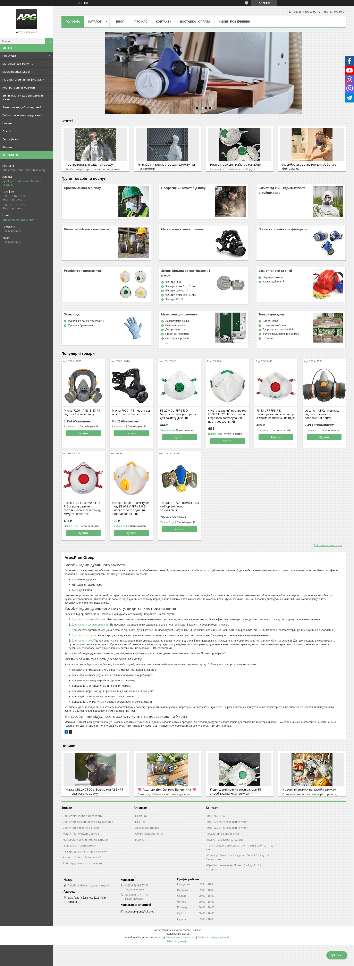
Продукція (9, 55)
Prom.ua (196, 930)
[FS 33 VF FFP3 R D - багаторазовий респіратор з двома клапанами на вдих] (275, 385)
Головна (73, 21)
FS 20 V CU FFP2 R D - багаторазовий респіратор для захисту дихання (178, 414)
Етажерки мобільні (274, 325)
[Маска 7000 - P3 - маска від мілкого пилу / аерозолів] (131, 385)
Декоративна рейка (177, 320)
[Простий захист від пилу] (133, 201)
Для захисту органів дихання (90, 624)
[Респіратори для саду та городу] (95, 148)
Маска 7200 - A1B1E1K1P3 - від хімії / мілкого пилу (83, 412)
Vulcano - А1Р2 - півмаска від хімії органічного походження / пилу (322, 414)
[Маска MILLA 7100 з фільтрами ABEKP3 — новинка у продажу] (95, 773)
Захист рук (72, 314)
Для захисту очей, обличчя (88, 619)
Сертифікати (10, 139)
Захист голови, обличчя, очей (21, 107)
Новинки (141, 816)
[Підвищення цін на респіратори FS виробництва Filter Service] (239, 773)
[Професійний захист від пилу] (230, 201)
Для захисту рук (82, 640)
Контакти (163, 21)
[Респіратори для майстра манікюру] (239, 148)
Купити (83, 433)
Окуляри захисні (273, 277)
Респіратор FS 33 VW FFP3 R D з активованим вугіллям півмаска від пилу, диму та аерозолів (82, 508)
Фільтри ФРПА (174, 299)
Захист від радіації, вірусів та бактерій (88, 822)
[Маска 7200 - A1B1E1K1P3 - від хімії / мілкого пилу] (83, 385)
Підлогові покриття (177, 333)
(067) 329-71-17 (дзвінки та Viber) (227, 827)
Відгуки (7, 147)
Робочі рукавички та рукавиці (22, 115)
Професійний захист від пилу (183, 188)
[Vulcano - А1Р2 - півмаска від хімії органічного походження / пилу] (324, 385)
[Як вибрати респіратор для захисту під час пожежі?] (167, 148)
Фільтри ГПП (173, 281)
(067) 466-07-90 (216, 816)
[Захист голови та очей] (328, 284)
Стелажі (268, 338)
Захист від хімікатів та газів (81, 827)
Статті (6, 131)
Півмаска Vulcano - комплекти (86, 229)
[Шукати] (49, 41)
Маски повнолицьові (16, 71)
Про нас (141, 21)
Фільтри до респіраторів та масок (85, 851)
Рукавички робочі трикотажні (86, 320)
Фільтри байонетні (176, 290)
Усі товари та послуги (328, 545)
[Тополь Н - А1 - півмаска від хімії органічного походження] (179, 478)
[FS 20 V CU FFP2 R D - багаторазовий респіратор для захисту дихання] (179, 385)
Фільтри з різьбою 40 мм (180, 294)
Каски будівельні (273, 281)
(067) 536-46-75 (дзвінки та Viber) (227, 822)
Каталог (95, 21)
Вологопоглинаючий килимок (281, 333)
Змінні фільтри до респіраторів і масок (23, 97)
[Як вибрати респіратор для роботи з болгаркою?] (312, 148)
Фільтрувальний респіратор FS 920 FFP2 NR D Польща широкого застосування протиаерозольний (227, 416)
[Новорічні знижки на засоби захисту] (312, 773)
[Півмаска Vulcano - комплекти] (133, 243)
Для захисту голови (84, 635)
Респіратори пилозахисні (18, 87)
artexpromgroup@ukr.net (18, 220)
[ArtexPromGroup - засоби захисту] (26, 19)
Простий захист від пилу (82, 188)
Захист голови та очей (275, 270)
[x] (70, 732)
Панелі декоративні (177, 338)
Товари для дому (272, 314)
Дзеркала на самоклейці (278, 329)
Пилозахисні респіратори (79, 845)
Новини (7, 123)
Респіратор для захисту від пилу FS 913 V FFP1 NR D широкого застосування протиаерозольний (130, 508)
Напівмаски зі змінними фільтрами (85, 839)
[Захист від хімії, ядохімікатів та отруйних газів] (328, 201)
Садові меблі (271, 320)
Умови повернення (234, 21)
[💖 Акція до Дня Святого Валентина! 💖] (167, 773)
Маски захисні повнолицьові (182, 229)
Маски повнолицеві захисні (81, 833)
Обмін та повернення (149, 833)
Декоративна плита (177, 329)
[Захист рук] (133, 328)
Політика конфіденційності (213, 937)
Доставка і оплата (195, 21)
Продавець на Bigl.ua (177, 933)
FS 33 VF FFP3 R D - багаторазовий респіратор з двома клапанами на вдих (275, 414)
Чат (340, 955)
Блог (120, 21)
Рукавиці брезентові (80, 325)
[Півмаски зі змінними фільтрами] (328, 243)
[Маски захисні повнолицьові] (230, 243)
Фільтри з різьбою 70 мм (180, 286)
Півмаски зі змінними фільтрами (23, 79)
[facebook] (66, 732)
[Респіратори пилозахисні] (133, 284)
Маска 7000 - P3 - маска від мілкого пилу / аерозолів (131, 412)
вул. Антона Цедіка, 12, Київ (225, 839)
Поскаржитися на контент (181, 937)
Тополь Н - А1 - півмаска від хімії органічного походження (179, 506)
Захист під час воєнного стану (82, 816)
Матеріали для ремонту (17, 63)
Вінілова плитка (175, 325)
